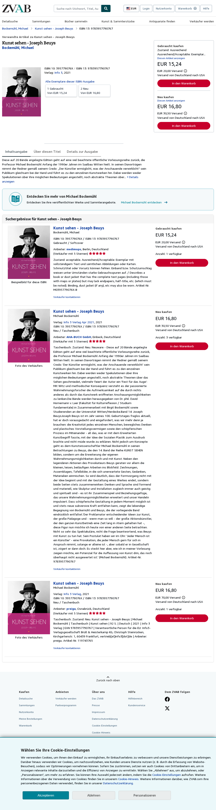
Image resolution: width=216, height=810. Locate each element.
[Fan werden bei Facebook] (167, 700)
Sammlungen (41, 21)
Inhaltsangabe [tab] (16, 151)
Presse (96, 705)
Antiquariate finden (162, 21)
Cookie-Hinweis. (128, 779)
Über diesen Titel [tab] (47, 151)
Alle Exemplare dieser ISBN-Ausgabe (69, 81)
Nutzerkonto (164, 8)
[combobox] (77, 8)
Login (146, 8)
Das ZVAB (98, 698)
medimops (73, 249)
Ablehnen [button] (93, 795)
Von (57, 91)
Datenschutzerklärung (105, 718)
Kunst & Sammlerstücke (118, 21)
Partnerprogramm (65, 705)
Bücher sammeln (76, 21)
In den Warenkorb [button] (184, 83)
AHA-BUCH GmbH (78, 337)
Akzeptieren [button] (46, 795)
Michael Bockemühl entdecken (141, 202)
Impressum (98, 712)
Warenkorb (25, 725)
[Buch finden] (106, 8)
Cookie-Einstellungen (166, 774)
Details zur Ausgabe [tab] (82, 151)
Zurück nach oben (108, 680)
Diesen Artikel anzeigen (171, 58)
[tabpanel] (76, 170)
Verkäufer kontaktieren (66, 297)
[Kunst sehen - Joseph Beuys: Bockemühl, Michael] (29, 278)
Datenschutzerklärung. (118, 783)
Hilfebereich (135, 698)
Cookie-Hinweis (101, 732)
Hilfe (206, 8)
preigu (71, 608)
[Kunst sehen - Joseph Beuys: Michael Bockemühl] (29, 361)
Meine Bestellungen (30, 718)
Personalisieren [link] (145, 795)
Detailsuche (10, 21)
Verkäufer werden (202, 21)
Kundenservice (136, 705)
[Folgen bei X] (167, 709)
